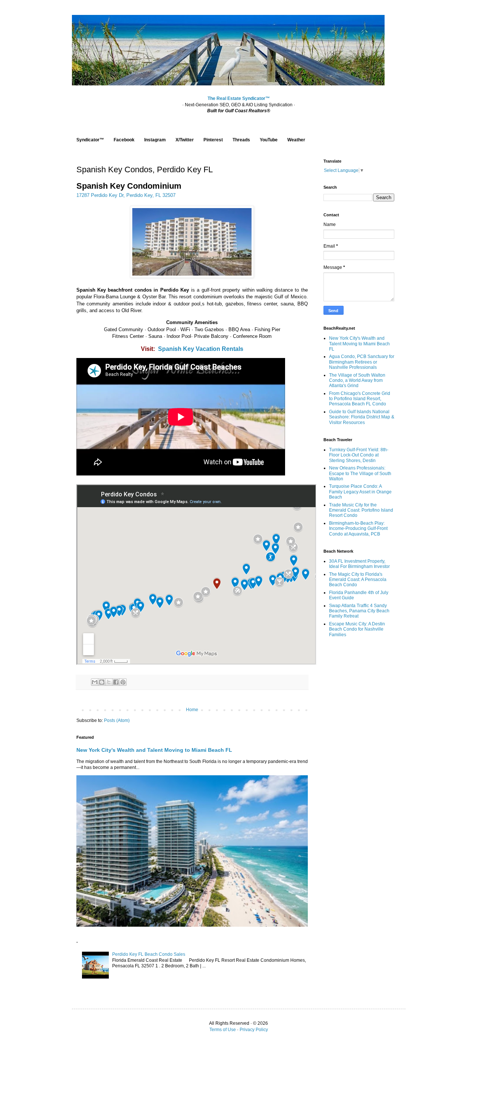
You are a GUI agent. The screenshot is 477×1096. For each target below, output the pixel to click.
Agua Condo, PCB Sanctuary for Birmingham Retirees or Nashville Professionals (361, 362)
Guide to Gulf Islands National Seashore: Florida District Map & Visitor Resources (361, 417)
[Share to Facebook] (116, 682)
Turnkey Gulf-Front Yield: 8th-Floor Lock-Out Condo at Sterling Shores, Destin (358, 455)
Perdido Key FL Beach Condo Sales (148, 954)
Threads (241, 139)
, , (126, 195)
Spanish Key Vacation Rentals (200, 349)
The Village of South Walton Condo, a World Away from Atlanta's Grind (357, 381)
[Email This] (94, 682)
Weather (296, 139)
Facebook (124, 139)
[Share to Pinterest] (123, 682)
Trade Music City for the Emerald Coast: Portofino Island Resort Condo (361, 510)
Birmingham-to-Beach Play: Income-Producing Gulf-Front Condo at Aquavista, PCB (358, 529)
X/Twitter (185, 139)
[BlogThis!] (101, 682)
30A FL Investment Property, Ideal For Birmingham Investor (359, 564)
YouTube (269, 139)
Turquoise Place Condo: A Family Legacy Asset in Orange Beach (360, 492)
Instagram (155, 139)
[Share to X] (109, 682)
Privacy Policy (254, 1029)
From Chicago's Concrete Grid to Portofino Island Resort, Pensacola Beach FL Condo (359, 399)
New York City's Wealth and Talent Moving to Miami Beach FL (154, 750)
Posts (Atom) (117, 720)
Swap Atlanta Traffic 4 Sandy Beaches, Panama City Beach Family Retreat (359, 611)
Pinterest (213, 139)
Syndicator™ (90, 139)
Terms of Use (222, 1029)
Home (192, 709)
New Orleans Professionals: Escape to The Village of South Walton (360, 473)
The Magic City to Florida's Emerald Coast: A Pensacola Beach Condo (357, 580)
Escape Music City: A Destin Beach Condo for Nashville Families (357, 629)
